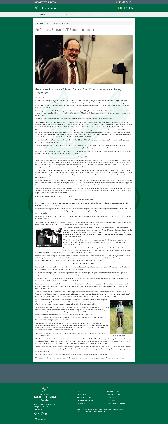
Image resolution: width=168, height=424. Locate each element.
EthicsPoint (110, 397)
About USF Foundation (84, 397)
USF (78, 391)
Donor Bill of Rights (113, 391)
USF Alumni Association (85, 400)
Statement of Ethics (113, 394)
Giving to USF (81, 394)
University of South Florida (45, 2)
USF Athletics (81, 403)
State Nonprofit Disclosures (116, 403)
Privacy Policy (111, 400)
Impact (42, 14)
